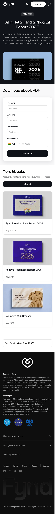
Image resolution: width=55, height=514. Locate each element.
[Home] (8, 4)
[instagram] (10, 470)
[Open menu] (27, 4)
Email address (12, 127)
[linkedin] (4, 470)
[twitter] (15, 470)
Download (27, 153)
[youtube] (20, 470)
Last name (11, 115)
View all (27, 184)
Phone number (13, 138)
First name (11, 103)
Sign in (38, 4)
